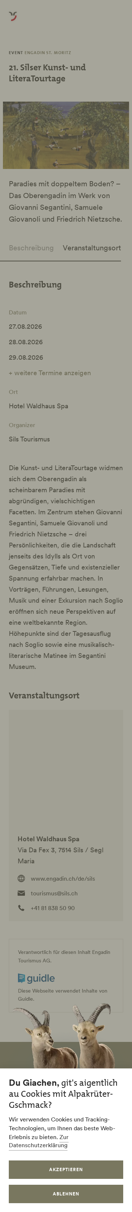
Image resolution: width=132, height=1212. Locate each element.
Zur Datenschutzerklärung (39, 1141)
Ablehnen (66, 1194)
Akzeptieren (66, 1169)
